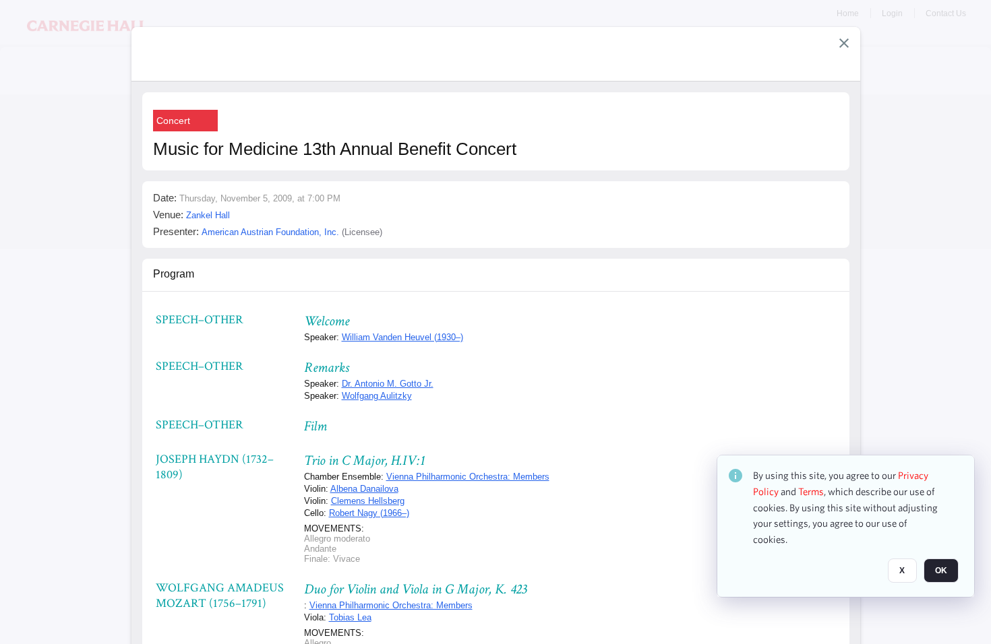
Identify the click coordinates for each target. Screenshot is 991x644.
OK (941, 570)
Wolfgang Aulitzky (377, 396)
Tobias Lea (350, 617)
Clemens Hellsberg (367, 501)
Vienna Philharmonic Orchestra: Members (467, 477)
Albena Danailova (364, 489)
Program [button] (173, 274)
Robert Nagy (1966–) (369, 513)
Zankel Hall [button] (208, 215)
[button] (844, 43)
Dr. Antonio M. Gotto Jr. (387, 384)
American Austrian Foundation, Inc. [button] (270, 232)
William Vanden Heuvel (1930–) (402, 337)
